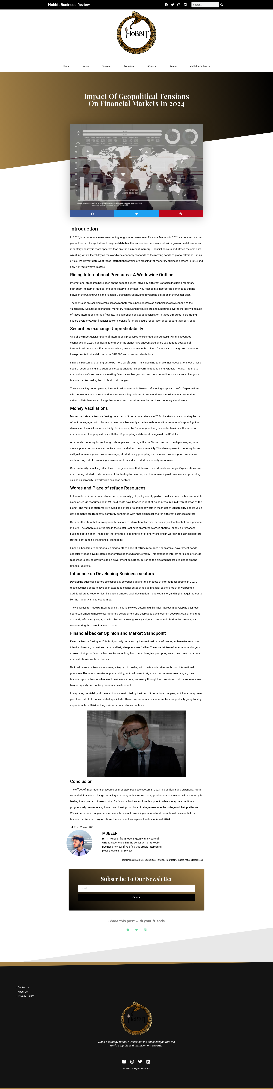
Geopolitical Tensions (155, 860)
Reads (173, 66)
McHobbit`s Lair (198, 66)
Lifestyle (152, 66)
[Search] (221, 4)
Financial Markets (135, 860)
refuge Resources (194, 860)
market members (175, 860)
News (85, 66)
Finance (106, 66)
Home (66, 66)
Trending (129, 66)
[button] (92, 213)
